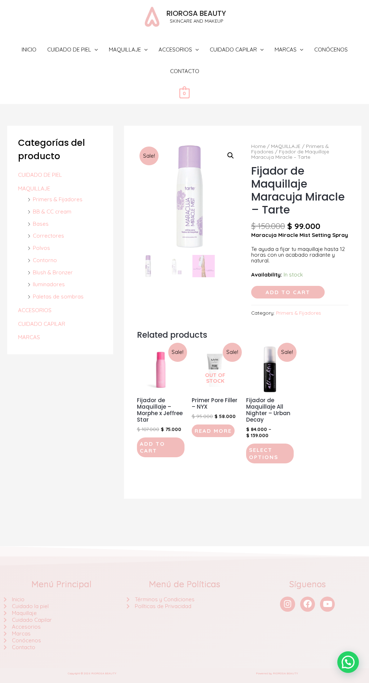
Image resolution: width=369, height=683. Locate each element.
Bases (41, 223)
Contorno (45, 260)
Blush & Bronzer (53, 272)
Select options (263, 453)
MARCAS (286, 49)
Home (258, 146)
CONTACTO (184, 71)
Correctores (48, 235)
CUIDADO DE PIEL (69, 49)
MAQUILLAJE (125, 49)
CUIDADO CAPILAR (233, 49)
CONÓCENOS (331, 49)
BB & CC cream (52, 211)
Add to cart (288, 292)
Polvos (41, 247)
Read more (213, 430)
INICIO (29, 49)
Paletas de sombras (58, 296)
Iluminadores (49, 284)
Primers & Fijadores (58, 199)
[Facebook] (307, 604)
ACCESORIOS (175, 49)
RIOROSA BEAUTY (196, 13)
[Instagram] (287, 604)
